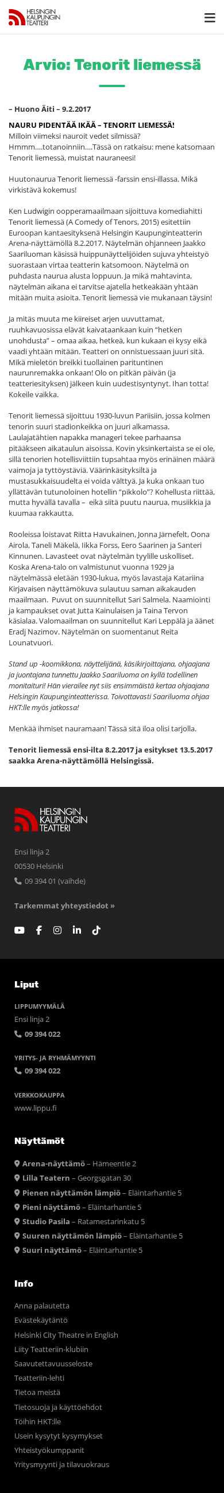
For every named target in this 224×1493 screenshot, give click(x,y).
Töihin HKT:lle (37, 1422)
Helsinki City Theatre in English (66, 1335)
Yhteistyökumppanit (49, 1450)
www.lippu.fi (35, 1108)
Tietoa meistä (37, 1392)
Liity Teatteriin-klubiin (51, 1349)
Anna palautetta (41, 1306)
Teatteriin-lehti (39, 1378)
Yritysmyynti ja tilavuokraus (61, 1465)
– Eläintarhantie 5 (101, 1193)
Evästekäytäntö (41, 1320)
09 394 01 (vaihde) (54, 881)
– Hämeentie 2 (79, 1164)
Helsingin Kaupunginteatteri (34, 17)
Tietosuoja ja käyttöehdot (58, 1407)
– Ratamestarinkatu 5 (83, 1221)
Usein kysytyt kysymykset (58, 1436)
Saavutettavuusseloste (53, 1364)
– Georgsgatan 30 (76, 1178)
